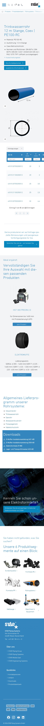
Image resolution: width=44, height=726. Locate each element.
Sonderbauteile (10, 571)
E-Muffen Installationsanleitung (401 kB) (20, 439)
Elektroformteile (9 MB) (14, 446)
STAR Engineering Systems (18, 661)
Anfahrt (11, 678)
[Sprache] (18, 4)
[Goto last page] (27, 213)
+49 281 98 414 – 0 (15, 639)
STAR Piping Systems (16, 654)
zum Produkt (21, 324)
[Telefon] (21, 4)
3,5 (39, 184)
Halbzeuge (10, 609)
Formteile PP (10, 590)
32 (30, 201)
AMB (13, 709)
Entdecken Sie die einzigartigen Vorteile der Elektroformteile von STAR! (20, 509)
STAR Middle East (14, 657)
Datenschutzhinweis (22, 706)
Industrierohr (11, 411)
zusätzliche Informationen (15, 68)
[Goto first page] (16, 213)
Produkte (8, 11)
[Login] (12, 4)
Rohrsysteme (29, 11)
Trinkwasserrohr (12, 414)
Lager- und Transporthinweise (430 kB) (20, 449)
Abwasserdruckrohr (13, 421)
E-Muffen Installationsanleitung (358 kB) (20, 442)
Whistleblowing (21, 709)
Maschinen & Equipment (30, 610)
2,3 (39, 192)
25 (30, 184)
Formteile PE (30, 572)
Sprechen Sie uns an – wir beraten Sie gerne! (20, 244)
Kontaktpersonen (14, 674)
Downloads (12, 681)
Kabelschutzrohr (12, 427)
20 (30, 166)
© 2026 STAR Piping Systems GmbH (14, 723)
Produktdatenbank (17, 11)
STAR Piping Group (15, 651)
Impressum (10, 706)
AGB (32, 706)
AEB (8, 709)
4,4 (39, 201)
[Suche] (8, 4)
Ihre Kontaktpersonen (13, 63)
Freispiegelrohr (12, 424)
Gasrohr (9, 417)
